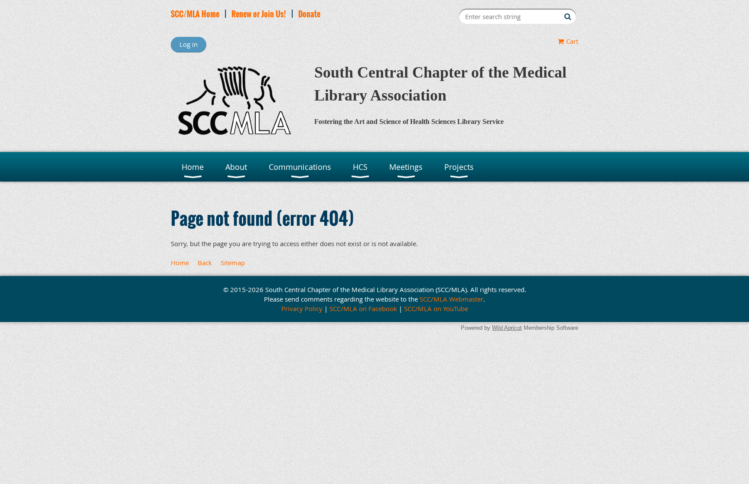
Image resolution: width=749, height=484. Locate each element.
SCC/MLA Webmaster (451, 299)
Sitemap (233, 262)
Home (180, 262)
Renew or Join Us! (258, 13)
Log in (188, 44)
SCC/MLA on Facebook (363, 308)
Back (205, 262)
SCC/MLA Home (195, 13)
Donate (309, 13)
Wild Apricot (507, 328)
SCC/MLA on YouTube (436, 308)
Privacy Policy (301, 308)
